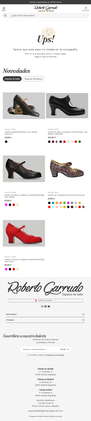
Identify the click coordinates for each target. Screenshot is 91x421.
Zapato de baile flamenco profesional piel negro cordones (68, 133)
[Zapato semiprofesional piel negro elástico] (24, 105)
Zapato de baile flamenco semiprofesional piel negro (25, 196)
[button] (85, 9)
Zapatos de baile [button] (12, 79)
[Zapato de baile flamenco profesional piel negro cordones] (67, 105)
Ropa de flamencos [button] (33, 79)
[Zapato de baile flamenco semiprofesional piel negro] (24, 169)
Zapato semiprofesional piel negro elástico (21, 133)
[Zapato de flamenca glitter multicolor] (67, 169)
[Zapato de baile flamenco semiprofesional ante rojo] (24, 233)
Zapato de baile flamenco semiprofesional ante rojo (25, 260)
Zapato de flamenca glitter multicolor (66, 195)
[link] (6, 141)
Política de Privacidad (55, 355)
